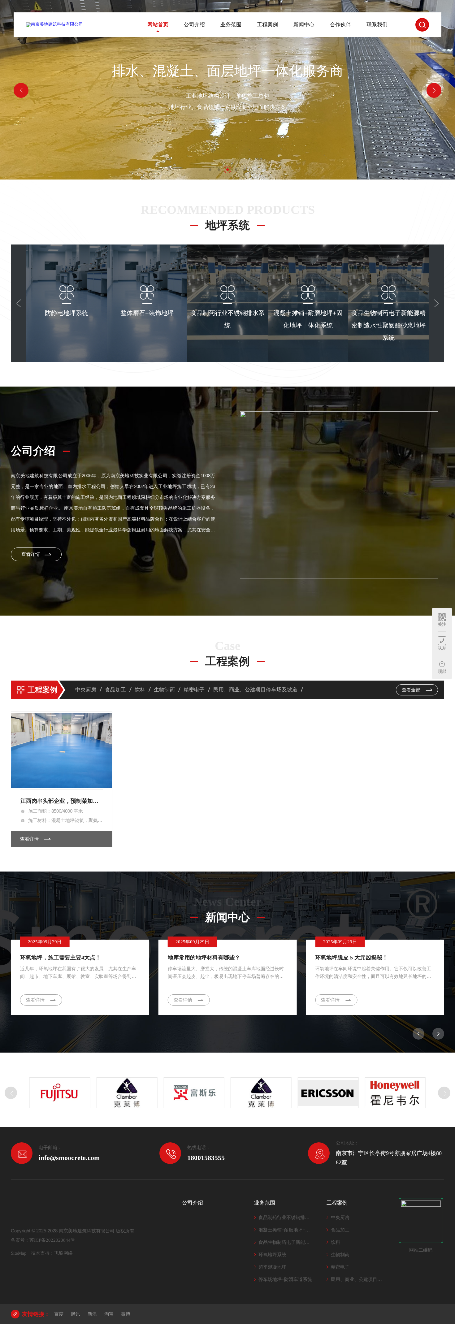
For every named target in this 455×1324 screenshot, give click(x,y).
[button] (210, 169)
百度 (58, 1314)
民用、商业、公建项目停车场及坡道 (255, 690)
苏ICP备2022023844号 (52, 1240)
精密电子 (194, 690)
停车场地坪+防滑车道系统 (285, 1279)
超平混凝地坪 (272, 1267)
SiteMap (19, 1253)
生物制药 (164, 690)
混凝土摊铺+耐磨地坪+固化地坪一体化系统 (286, 1229)
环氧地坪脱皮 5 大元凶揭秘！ (351, 957)
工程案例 (267, 25)
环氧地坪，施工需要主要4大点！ (60, 957)
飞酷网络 (63, 1253)
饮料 (140, 690)
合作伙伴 (340, 25)
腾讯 (75, 1314)
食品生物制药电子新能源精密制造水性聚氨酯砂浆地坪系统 (286, 1242)
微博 (125, 1314)
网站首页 (157, 25)
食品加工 (115, 690)
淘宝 (109, 1314)
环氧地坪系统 (272, 1254)
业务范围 (230, 25)
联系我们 (377, 25)
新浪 (92, 1314)
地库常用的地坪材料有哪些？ (204, 957)
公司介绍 (194, 25)
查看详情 (66, 349)
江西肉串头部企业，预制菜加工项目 (61, 801)
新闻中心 (303, 25)
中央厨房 (85, 690)
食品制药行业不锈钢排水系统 (286, 1217)
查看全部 (412, 689)
